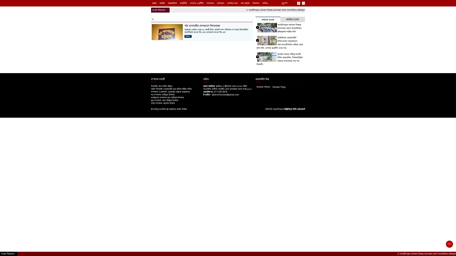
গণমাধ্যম (210, 3)
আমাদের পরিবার (263, 87)
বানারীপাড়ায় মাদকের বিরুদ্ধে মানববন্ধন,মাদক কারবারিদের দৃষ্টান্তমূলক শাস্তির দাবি (274, 10)
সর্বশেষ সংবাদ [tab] (268, 19)
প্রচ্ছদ (154, 3)
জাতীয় (162, 3)
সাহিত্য (265, 3)
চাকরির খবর (232, 3)
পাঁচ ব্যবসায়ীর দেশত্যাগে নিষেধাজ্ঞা (202, 25)
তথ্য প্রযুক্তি (245, 3)
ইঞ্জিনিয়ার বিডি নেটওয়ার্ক (294, 109)
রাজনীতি (183, 3)
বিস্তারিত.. (188, 36)
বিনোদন (256, 3)
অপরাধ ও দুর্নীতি (197, 3)
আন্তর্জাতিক (172, 3)
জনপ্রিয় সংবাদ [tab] (292, 19)
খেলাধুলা (220, 3)
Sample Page (279, 87)
